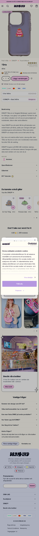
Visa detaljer (28, 277)
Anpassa (18, 290)
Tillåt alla (19, 284)
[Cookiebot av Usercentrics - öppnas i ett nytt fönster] (28, 244)
